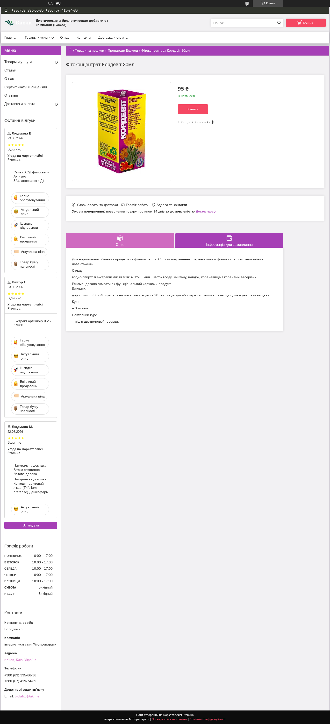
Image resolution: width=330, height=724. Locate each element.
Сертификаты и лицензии (25, 87)
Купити (192, 109)
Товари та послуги (89, 50)
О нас (64, 37)
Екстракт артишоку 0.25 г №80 (32, 323)
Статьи (10, 70)
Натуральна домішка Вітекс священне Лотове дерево (30, 469)
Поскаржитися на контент (169, 719)
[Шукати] (279, 23)
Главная (10, 37)
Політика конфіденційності (207, 719)
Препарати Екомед (123, 50)
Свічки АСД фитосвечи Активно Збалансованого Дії (31, 176)
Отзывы (11, 95)
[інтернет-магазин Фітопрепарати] (18, 23)
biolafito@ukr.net (27, 696)
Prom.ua (188, 715)
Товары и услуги (37, 37)
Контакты (84, 37)
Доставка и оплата (113, 37)
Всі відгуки (31, 525)
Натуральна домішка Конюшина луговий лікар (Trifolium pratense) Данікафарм (31, 485)
